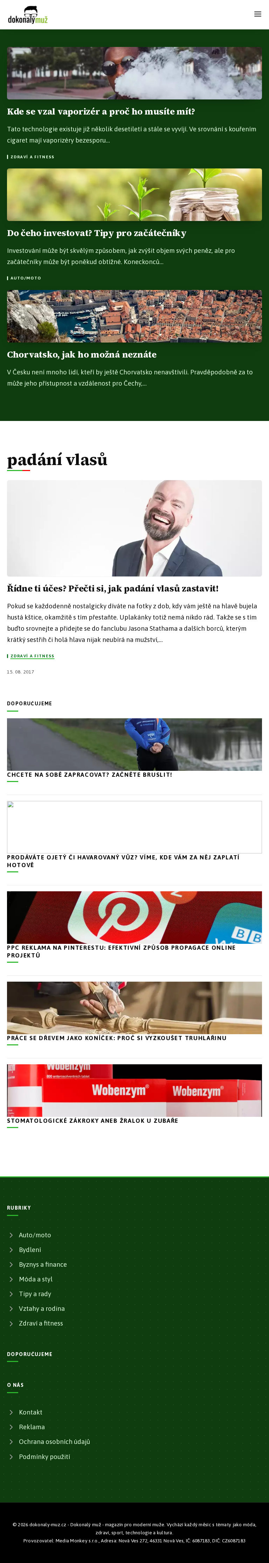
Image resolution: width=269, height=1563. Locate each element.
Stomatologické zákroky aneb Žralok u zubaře (93, 1120)
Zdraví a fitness (32, 156)
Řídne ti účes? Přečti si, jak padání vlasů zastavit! (113, 588)
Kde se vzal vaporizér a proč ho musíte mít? (101, 111)
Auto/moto (26, 278)
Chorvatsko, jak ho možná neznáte (82, 354)
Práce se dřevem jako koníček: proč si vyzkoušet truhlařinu (117, 1038)
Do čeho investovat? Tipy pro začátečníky (97, 233)
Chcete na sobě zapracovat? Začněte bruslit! (90, 774)
